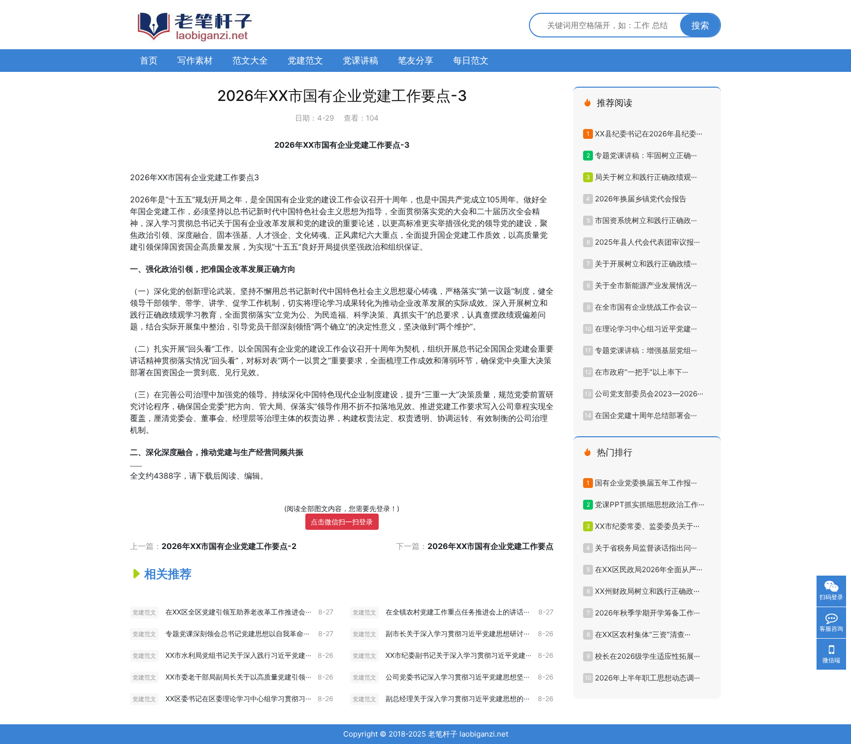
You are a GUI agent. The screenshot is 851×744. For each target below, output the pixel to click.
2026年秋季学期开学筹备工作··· (647, 612)
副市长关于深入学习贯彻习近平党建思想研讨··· (457, 633)
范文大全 (250, 60)
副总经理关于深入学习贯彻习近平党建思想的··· (457, 698)
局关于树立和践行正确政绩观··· (646, 177)
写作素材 (195, 60)
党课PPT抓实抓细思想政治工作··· (649, 504)
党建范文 (305, 60)
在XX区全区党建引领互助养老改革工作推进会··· (238, 612)
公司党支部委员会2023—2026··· (649, 393)
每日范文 (471, 60)
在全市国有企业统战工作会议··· (646, 307)
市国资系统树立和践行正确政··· (646, 220)
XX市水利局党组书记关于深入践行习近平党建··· (238, 655)
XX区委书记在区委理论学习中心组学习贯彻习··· (238, 698)
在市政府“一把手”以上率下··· (641, 372)
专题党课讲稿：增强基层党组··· (646, 350)
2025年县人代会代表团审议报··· (647, 242)
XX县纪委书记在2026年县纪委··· (648, 133)
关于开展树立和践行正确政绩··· (646, 263)
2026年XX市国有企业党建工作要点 (490, 546)
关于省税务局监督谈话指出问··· (646, 547)
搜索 (700, 25)
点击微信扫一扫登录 (342, 522)
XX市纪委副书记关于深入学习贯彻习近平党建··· (458, 655)
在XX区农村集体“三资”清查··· (642, 634)
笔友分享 (415, 60)
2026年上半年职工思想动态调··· (647, 677)
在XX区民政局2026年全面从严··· (648, 569)
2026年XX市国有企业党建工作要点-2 (229, 546)
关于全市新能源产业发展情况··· (646, 285)
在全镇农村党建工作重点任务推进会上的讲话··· (457, 612)
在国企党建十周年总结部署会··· (646, 415)
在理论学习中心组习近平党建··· (646, 328)
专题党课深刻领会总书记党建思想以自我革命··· (237, 633)
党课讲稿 (360, 60)
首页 (149, 60)
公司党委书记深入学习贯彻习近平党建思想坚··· (457, 677)
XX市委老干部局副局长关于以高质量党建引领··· (238, 677)
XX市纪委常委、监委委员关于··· (647, 526)
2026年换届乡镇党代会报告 (641, 198)
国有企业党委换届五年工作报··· (646, 482)
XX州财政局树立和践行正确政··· (647, 591)
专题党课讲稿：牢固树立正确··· (646, 155)
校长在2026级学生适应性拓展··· (647, 656)
